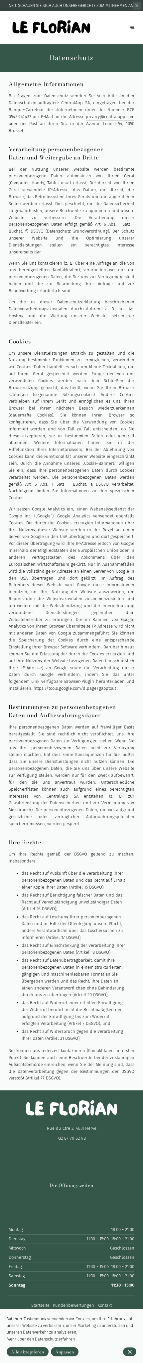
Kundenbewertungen (73, 1305)
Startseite (40, 1305)
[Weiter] (132, 27)
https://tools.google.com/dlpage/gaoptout (75, 688)
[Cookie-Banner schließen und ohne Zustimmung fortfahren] (129, 1351)
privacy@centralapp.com (110, 116)
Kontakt (104, 1305)
